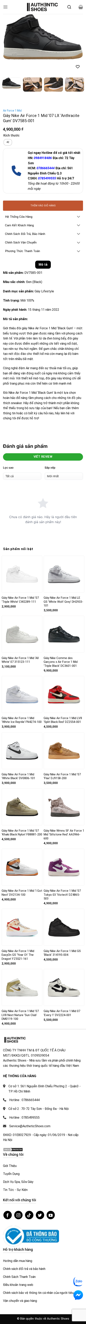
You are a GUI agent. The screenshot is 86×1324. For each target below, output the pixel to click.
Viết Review (43, 451)
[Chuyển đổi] (78, 211)
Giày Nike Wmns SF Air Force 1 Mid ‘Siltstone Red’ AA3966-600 (64, 828)
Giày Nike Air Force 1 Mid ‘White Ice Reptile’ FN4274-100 (22, 714)
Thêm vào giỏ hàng (43, 200)
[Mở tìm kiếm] (69, 7)
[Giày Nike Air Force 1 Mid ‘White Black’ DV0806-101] (22, 745)
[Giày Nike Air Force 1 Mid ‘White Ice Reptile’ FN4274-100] (22, 689)
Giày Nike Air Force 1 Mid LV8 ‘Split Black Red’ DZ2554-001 (63, 714)
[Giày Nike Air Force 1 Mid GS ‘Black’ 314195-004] (64, 921)
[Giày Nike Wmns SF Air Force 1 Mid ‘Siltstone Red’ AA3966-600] (64, 801)
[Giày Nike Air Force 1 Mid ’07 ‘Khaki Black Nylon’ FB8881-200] (22, 801)
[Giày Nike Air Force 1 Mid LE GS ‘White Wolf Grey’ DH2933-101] (64, 568)
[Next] (76, 37)
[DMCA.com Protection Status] (13, 1143)
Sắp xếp (50, 461)
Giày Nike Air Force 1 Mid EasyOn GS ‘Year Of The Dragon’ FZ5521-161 (18, 949)
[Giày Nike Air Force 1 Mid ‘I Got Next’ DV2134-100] (22, 861)
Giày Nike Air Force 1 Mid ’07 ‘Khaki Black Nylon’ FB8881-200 (22, 827)
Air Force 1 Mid (12, 104)
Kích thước (11, 130)
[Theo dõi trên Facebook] (7, 1209)
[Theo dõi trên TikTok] (29, 1209)
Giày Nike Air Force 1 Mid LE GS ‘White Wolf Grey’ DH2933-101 (63, 596)
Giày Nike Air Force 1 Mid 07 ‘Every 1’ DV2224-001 (62, 1007)
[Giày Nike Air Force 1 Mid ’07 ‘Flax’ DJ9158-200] (64, 745)
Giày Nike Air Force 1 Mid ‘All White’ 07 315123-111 (20, 654)
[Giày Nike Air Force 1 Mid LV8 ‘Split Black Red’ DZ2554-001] (64, 688)
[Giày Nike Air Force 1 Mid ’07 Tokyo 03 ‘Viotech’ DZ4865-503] (64, 861)
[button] (5, 7)
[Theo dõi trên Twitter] (40, 1209)
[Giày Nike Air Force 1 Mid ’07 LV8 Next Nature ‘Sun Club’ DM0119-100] (22, 981)
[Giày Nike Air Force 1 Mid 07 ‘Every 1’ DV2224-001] (64, 981)
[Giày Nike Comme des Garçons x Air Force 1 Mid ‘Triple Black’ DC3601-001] (64, 628)
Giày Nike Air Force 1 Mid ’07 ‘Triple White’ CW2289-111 (20, 594)
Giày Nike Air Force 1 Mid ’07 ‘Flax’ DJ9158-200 (62, 770)
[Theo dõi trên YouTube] (51, 1209)
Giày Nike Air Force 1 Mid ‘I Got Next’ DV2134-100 (22, 887)
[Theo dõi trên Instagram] (18, 1209)
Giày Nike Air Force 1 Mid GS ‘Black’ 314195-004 (62, 947)
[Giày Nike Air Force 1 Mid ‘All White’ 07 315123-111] (22, 628)
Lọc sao (8, 461)
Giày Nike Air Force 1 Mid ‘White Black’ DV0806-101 (18, 770)
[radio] (8, 137)
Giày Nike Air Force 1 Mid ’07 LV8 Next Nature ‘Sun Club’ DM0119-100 (20, 1009)
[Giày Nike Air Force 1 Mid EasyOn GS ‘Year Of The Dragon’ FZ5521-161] (22, 921)
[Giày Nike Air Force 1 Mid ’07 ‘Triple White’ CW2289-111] (22, 568)
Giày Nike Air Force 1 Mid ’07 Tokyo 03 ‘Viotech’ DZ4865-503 (62, 889)
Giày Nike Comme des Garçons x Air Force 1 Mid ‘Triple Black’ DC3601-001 (61, 656)
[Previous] (9, 37)
